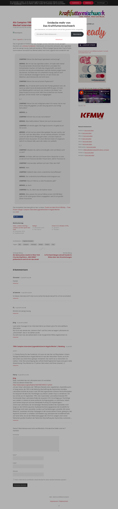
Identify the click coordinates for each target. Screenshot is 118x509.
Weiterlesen (59, 39)
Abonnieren (77, 34)
